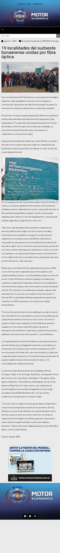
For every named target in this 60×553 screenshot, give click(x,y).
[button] (2, 29)
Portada (54, 41)
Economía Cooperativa (31, 41)
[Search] (58, 36)
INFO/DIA (46, 41)
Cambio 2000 (14, 436)
